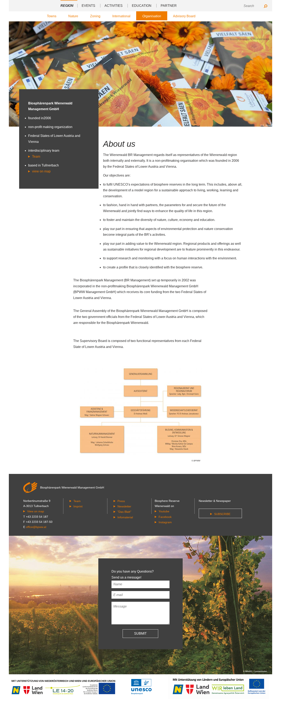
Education (141, 5)
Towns (51, 16)
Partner (169, 5)
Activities (114, 5)
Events (88, 5)
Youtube (164, 511)
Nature (73, 16)
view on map (41, 171)
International (121, 16)
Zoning (95, 16)
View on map (35, 511)
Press (121, 501)
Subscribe (222, 514)
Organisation (151, 16)
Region (66, 5)
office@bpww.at (36, 527)
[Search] (265, 6)
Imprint (77, 506)
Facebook (165, 517)
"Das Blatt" (124, 511)
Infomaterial (125, 517)
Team (36, 156)
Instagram (165, 522)
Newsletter (124, 506)
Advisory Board (184, 16)
